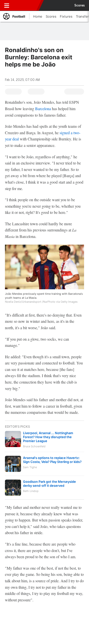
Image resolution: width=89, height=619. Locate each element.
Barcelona (43, 108)
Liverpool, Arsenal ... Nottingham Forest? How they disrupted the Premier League (48, 437)
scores (79, 5)
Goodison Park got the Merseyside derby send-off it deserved (49, 484)
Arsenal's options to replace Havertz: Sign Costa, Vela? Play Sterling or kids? (52, 460)
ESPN (26, 5)
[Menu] (6, 5)
